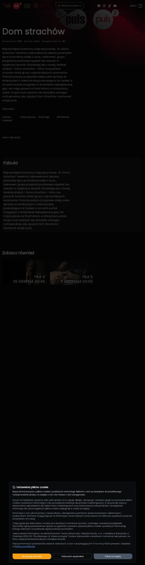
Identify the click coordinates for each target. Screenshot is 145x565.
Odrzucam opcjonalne (72, 556)
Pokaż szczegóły (113, 556)
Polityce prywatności (25, 546)
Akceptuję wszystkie (32, 556)
